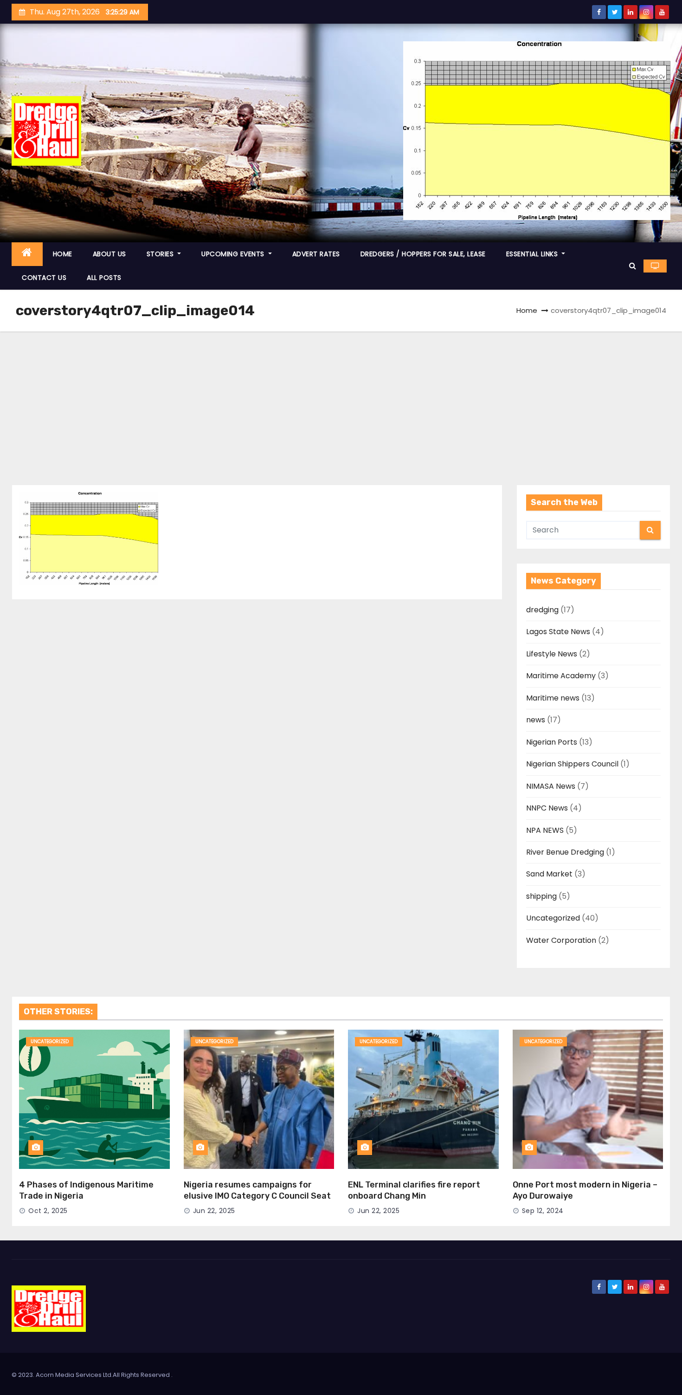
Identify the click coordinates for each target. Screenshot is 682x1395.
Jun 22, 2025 (214, 1210)
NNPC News (547, 808)
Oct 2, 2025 (48, 1210)
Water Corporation (561, 940)
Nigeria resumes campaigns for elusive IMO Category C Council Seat (257, 1190)
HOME (62, 254)
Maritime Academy (561, 675)
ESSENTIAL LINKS (533, 254)
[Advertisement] (341, 401)
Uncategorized (553, 918)
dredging (542, 609)
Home (526, 310)
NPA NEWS (545, 830)
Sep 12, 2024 (543, 1210)
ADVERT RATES (316, 254)
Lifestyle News (551, 654)
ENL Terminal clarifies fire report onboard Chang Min (414, 1190)
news (535, 719)
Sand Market (549, 874)
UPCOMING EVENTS (233, 254)
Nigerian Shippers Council (572, 764)
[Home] (27, 254)
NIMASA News (550, 786)
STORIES (161, 254)
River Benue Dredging (565, 852)
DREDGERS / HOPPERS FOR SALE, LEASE (423, 254)
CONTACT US (44, 277)
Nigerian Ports (551, 742)
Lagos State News (558, 631)
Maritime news (552, 698)
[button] (632, 265)
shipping (541, 896)
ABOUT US (109, 254)
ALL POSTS (104, 277)
